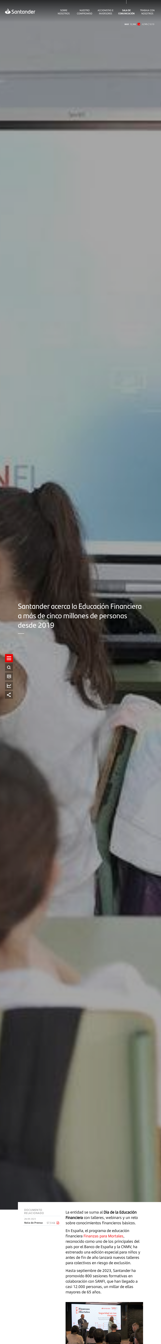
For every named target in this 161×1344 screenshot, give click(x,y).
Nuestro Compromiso (84, 12)
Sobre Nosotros (64, 12)
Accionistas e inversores (105, 12)
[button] (9, 658)
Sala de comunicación (126, 12)
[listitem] (9, 658)
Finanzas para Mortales (103, 1235)
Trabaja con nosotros (147, 12)
